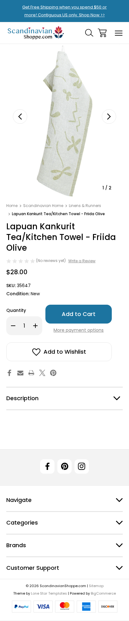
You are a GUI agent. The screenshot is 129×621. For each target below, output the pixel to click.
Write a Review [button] (81, 261)
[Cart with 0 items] (102, 33)
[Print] (31, 373)
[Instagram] (82, 466)
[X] (42, 373)
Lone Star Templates (49, 593)
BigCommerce (103, 593)
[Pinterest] (53, 373)
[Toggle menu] (118, 32)
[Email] (20, 373)
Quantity (16, 310)
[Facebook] (9, 373)
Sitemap (96, 585)
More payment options (79, 330)
